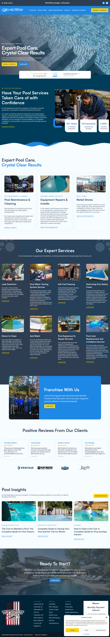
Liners (51, 612)
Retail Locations (8, 3)
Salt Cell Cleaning (54, 618)
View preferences (101, 630)
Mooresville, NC (38, 620)
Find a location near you (49, 227)
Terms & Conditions (41, 635)
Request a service (10, 227)
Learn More (23, 64)
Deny (86, 630)
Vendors (67, 615)
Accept (72, 630)
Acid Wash (52, 604)
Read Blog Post (7, 536)
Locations (32, 10)
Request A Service (100, 10)
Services (67, 10)
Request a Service (9, 64)
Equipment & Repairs (79, 10)
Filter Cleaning (53, 607)
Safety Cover (53, 615)
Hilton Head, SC (38, 618)
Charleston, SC (38, 615)
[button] (106, 617)
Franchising (68, 607)
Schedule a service (8, 126)
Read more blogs (101, 496)
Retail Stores (42, 10)
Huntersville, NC (39, 604)
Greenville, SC (38, 607)
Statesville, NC (38, 609)
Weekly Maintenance (56, 10)
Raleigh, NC (37, 626)
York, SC (36, 612)
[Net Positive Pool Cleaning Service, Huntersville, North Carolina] (12, 10)
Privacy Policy (86, 634)
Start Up (51, 620)
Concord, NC (38, 623)
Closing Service (54, 623)
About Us (68, 604)
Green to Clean (54, 609)
